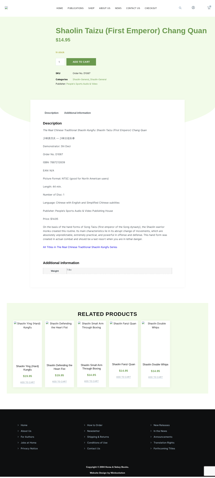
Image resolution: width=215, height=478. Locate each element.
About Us (104, 8)
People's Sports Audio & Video (81, 83)
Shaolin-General (81, 79)
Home (60, 8)
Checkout (151, 8)
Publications (76, 8)
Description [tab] (52, 113)
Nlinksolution (118, 473)
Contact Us (133, 8)
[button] (180, 8)
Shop (91, 8)
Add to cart (81, 61)
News (118, 8)
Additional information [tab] (77, 113)
